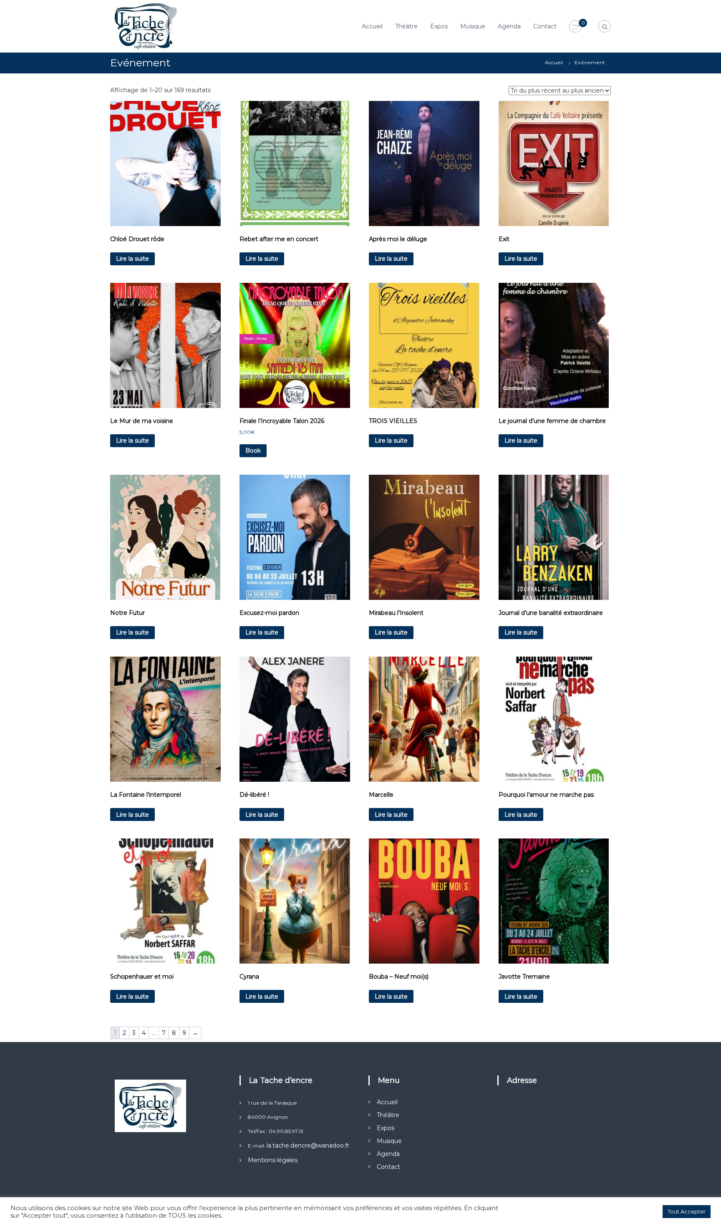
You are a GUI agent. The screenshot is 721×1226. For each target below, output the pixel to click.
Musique (472, 26)
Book (253, 450)
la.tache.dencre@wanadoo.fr (308, 1145)
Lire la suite (132, 258)
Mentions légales (272, 1160)
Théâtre (406, 26)
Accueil (372, 26)
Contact (545, 26)
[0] (575, 26)
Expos (439, 26)
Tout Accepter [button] (687, 1211)
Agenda (509, 26)
